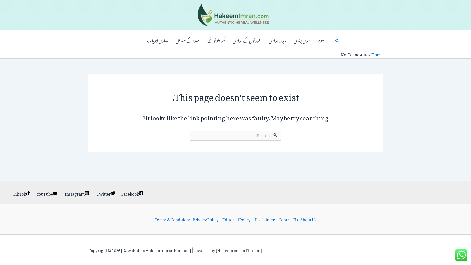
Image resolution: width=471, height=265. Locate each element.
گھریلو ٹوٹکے (216, 40)
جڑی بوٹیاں (302, 40)
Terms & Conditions (173, 219)
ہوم (321, 40)
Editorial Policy (236, 219)
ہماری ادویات (157, 40)
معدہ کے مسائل (187, 40)
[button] (337, 40)
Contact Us (288, 219)
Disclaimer (265, 219)
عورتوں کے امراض (247, 40)
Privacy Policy (206, 219)
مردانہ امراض (277, 40)
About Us (308, 219)
